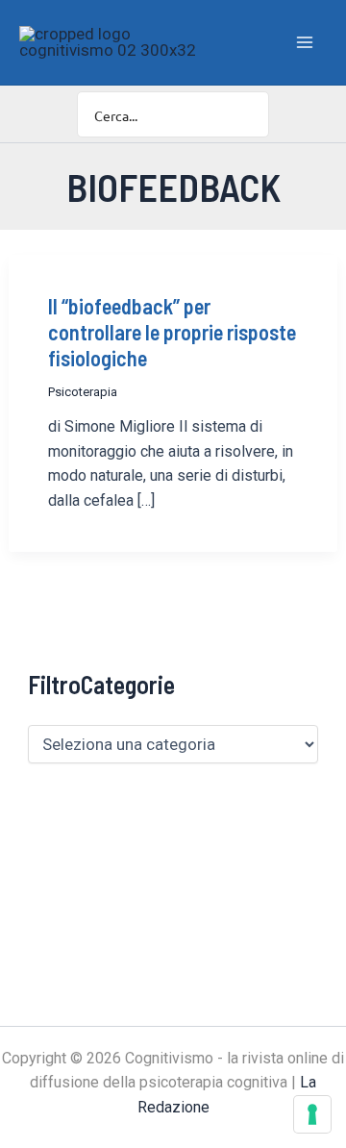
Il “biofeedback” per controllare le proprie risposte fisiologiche (172, 331)
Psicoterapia (82, 392)
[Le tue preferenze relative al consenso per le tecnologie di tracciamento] (312, 1114)
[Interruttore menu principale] (306, 42)
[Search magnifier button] (246, 114)
